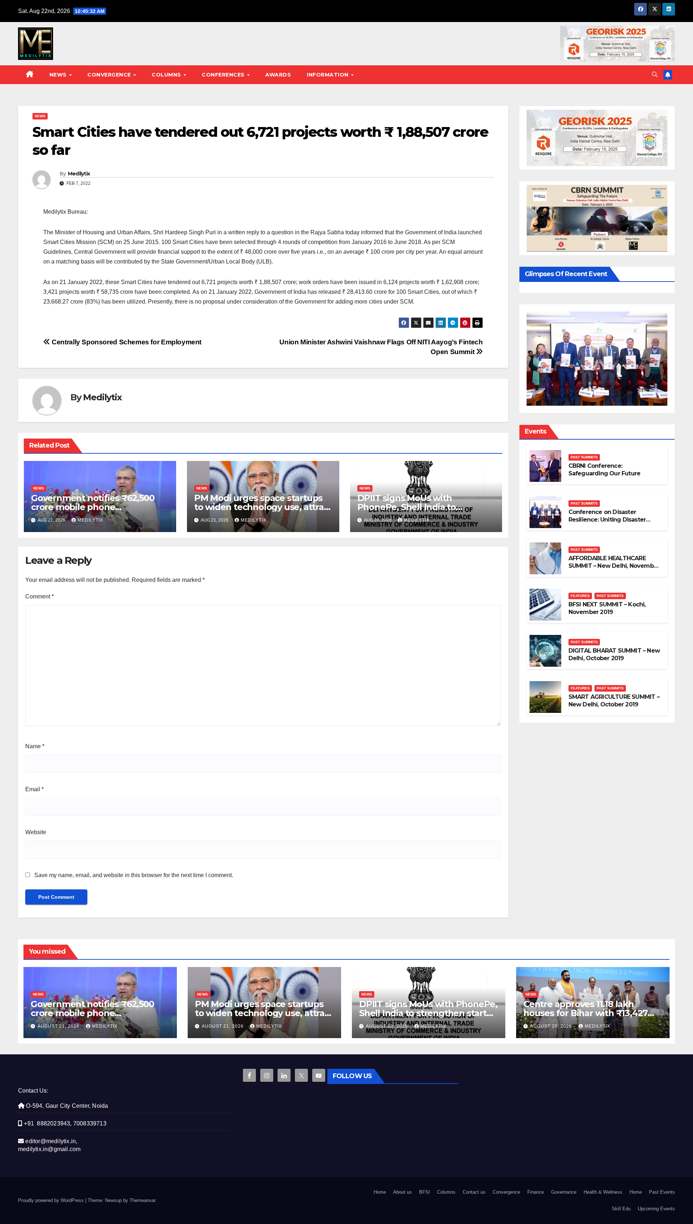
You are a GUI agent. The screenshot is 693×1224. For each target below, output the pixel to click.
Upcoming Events (656, 1208)
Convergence (109, 74)
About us (402, 1192)
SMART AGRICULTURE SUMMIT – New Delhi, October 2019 (613, 700)
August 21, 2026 (59, 1026)
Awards (278, 74)
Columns (167, 74)
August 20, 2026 (387, 1026)
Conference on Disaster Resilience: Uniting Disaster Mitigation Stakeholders (607, 520)
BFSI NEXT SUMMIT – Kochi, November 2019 (607, 608)
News (59, 74)
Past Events (662, 1192)
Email (34, 789)
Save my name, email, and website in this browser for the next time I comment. (133, 875)
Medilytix (79, 173)
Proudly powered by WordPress (51, 1200)
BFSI (424, 1192)
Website (35, 832)
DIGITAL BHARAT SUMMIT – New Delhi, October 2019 (614, 654)
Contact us (474, 1192)
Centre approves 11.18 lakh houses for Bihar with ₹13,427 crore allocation (585, 1013)
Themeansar (142, 1200)
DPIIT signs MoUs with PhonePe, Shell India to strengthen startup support (416, 507)
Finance (535, 1192)
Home (380, 1192)
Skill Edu (621, 1208)
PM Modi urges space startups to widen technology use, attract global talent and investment (263, 507)
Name (34, 746)
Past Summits (584, 457)
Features (580, 596)
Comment (39, 596)
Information (328, 74)
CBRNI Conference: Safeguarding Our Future (604, 469)
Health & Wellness (603, 1192)
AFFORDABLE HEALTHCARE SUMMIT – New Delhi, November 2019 (614, 566)
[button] (655, 74)
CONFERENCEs (224, 74)
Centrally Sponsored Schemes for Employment (125, 342)
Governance (563, 1192)
